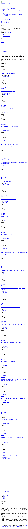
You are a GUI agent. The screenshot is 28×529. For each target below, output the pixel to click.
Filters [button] (2, 60)
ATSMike (5, 219)
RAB (4, 128)
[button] (2, 2)
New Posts (5, 8)
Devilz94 (2, 88)
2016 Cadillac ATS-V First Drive (8, 361)
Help (4, 496)
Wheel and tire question (6, 181)
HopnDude (3, 322)
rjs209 (4, 183)
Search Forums (11, 8)
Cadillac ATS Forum (7, 18)
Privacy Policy (6, 495)
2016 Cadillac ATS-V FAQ (6, 234)
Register (2, 42)
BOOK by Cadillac (5, 216)
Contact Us (5, 15)
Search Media (19, 14)
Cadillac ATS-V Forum (17, 18)
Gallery (4, 13)
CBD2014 (5, 201)
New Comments (12, 14)
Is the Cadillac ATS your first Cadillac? (9, 419)
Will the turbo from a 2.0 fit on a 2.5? (8, 199)
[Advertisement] (14, 47)
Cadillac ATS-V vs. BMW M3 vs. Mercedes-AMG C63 (13, 324)
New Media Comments (19, 10)
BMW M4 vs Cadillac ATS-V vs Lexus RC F (10, 307)
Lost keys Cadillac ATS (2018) (7, 108)
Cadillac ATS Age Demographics (8, 73)
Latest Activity (12, 12)
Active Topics (6, 9)
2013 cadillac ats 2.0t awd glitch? (8, 91)
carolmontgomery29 (7, 146)
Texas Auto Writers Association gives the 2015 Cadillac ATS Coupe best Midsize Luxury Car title (14, 380)
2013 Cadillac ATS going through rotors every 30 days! (12, 144)
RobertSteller (3, 124)
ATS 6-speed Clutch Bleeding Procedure (9, 126)
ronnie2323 (5, 111)
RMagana (5, 165)
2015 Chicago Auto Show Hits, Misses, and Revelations (13, 398)
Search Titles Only (6, 29)
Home (4, 5)
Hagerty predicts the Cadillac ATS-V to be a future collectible (14, 252)
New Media (10, 10)
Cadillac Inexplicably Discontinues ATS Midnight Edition (13, 270)
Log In (2, 39)
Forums (5, 7)
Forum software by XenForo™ (14, 526)
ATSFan (2, 396)
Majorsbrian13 (6, 93)
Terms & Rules (6, 494)
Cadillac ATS (6, 491)
